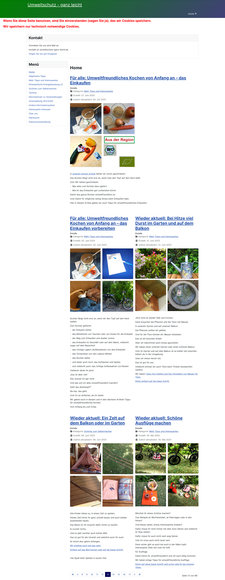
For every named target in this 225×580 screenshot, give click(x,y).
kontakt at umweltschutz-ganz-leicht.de (48, 49)
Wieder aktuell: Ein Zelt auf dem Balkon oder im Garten (97, 420)
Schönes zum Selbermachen (43, 88)
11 (97, 574)
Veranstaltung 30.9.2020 (41, 101)
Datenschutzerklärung (39, 122)
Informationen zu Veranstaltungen (45, 97)
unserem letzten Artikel (83, 173)
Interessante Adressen (40, 109)
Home (32, 72)
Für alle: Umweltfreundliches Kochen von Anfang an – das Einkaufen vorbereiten (99, 223)
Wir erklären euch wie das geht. (85, 545)
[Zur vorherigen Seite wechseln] (77, 574)
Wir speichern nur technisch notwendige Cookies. (41, 26)
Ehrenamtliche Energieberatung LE (46, 84)
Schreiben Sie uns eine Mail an (44, 45)
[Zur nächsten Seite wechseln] (134, 574)
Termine (33, 92)
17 (130, 574)
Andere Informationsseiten (42, 105)
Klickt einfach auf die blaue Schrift (152, 381)
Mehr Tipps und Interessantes (43, 80)
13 (108, 574)
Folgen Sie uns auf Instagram (43, 53)
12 (102, 574)
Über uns (33, 113)
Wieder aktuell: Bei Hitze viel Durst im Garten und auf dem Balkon (164, 223)
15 (119, 574)
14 (113, 574)
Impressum (34, 117)
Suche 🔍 (192, 13)
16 (124, 574)
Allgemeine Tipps (37, 76)
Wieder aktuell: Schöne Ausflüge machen (159, 420)
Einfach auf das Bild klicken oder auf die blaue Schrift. (96, 549)
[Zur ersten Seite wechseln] (73, 574)
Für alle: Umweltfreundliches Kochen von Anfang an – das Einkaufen (128, 80)
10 (92, 574)
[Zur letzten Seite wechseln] (139, 574)
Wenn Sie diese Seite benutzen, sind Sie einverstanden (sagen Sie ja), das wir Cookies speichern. (77, 21)
